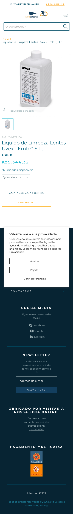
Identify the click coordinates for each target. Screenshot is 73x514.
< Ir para (24, 4)
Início (5, 39)
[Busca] (65, 26)
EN (44, 493)
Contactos (21, 291)
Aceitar (34, 261)
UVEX (7, 155)
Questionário (36, 429)
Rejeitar (35, 269)
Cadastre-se (36, 390)
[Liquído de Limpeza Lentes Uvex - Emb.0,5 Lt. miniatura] (7, 124)
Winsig (44, 505)
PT (39, 493)
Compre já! (26, 202)
